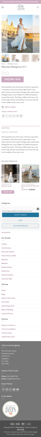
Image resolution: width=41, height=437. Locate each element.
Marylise (4, 260)
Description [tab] (5, 128)
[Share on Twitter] (10, 116)
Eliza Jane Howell (7, 252)
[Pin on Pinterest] (17, 116)
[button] (38, 209)
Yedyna (4, 244)
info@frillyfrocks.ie (13, 379)
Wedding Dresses (12, 64)
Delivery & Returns (8, 325)
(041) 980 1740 (12, 376)
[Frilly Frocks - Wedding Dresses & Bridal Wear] (20, 7)
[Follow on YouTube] (17, 389)
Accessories (5, 232)
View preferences (20, 226)
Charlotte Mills (6, 279)
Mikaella (4, 263)
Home (3, 64)
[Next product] (3, 73)
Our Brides (5, 302)
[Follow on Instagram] (7, 389)
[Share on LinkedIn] (21, 116)
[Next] (36, 34)
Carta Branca (6, 248)
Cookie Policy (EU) (8, 337)
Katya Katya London (8, 256)
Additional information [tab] (9, 132)
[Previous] (5, 34)
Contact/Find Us (7, 314)
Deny (20, 220)
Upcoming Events (7, 306)
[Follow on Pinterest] (14, 389)
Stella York (5, 271)
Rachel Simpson (7, 275)
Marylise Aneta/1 (6, 186)
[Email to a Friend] (14, 116)
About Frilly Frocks (8, 298)
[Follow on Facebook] (3, 389)
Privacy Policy (6, 333)
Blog (3, 294)
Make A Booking (7, 310)
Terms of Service (24, 434)
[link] (12, 376)
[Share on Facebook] (7, 116)
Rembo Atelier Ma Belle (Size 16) (30, 187)
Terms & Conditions (8, 329)
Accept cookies (20, 215)
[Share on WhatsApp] (3, 116)
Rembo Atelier (6, 267)
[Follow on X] (10, 389)
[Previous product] (7, 73)
